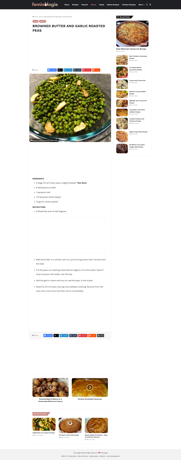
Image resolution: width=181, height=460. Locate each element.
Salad (101, 5)
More (141, 5)
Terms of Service (83, 456)
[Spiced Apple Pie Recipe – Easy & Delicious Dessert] (96, 425)
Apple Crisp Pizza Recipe (138, 132)
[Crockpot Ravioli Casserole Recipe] (122, 72)
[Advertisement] (70, 49)
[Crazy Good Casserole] (122, 84)
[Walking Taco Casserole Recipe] (122, 103)
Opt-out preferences (113, 456)
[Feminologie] (45, 4)
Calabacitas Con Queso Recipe (43, 433)
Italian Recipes (113, 5)
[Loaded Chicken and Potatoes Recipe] (122, 123)
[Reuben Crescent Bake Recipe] (122, 94)
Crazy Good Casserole (137, 80)
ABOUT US (64, 456)
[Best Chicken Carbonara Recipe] (122, 60)
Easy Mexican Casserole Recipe (131, 49)
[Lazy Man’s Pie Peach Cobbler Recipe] (122, 112)
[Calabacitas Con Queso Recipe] (44, 424)
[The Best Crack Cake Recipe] (70, 425)
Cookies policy (93, 456)
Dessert (85, 5)
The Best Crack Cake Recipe (69, 435)
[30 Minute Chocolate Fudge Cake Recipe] (122, 148)
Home (67, 5)
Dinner (93, 5)
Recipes (75, 5)
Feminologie (104, 453)
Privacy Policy (73, 456)
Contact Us (102, 456)
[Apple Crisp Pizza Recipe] (122, 136)
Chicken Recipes (129, 5)
